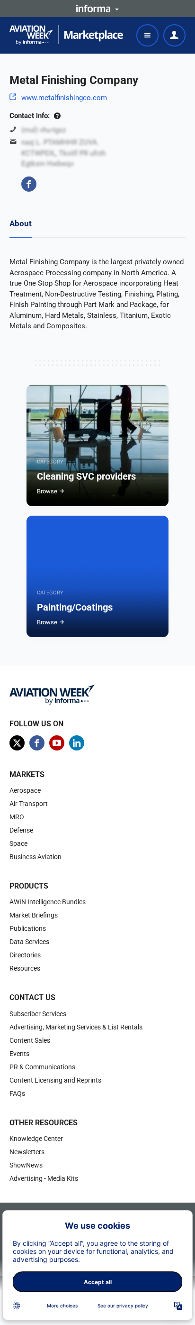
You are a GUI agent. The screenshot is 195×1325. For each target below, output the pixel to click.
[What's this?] (57, 115)
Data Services (29, 941)
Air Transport (28, 803)
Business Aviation (35, 857)
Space (18, 843)
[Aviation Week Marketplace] (66, 35)
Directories (25, 955)
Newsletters (26, 1152)
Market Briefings (33, 915)
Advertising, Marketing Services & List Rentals (75, 1027)
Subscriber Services (37, 1014)
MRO (16, 817)
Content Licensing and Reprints (55, 1080)
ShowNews (26, 1165)
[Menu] (147, 35)
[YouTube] (56, 743)
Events (19, 1053)
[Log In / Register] (174, 35)
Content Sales (29, 1040)
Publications (27, 928)
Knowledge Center (36, 1138)
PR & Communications (42, 1067)
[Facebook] (28, 184)
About (20, 223)
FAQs (17, 1093)
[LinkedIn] (76, 743)
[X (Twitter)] (17, 743)
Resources (24, 968)
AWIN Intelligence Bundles (47, 902)
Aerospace (25, 790)
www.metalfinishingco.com (64, 97)
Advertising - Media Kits (43, 1178)
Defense (21, 830)
